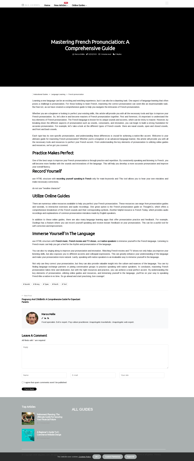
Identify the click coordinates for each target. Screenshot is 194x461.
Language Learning (58, 94)
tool (65, 284)
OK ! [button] (96, 457)
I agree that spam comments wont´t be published (45, 382)
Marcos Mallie (79, 54)
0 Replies (118, 54)
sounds (27, 284)
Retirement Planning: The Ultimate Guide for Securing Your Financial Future (49, 417)
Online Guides (78, 5)
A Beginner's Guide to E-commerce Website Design (49, 433)
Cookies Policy (84, 457)
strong (37, 284)
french (56, 284)
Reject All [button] (130, 457)
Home (47, 5)
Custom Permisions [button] (112, 457)
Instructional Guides (41, 94)
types (46, 284)
